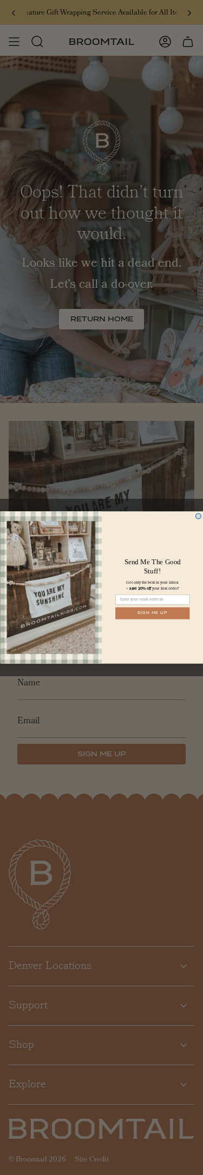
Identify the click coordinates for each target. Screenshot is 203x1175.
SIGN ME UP (152, 613)
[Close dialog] (198, 516)
